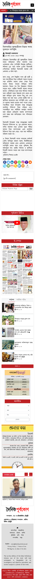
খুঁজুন (31, 189)
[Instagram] (23, 162)
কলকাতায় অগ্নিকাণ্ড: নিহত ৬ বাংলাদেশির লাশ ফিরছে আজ (23, 307)
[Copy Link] (15, 165)
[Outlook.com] (19, 165)
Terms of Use (22, 546)
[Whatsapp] (19, 162)
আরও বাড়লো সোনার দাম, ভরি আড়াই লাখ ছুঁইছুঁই (24, 356)
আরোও (17, 366)
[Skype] (4, 165)
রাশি (18, 535)
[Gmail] (12, 165)
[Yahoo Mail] (26, 162)
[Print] (30, 162)
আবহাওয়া (12, 533)
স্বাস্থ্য (21, 538)
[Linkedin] (12, 162)
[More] (23, 165)
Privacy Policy (12, 546)
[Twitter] (8, 162)
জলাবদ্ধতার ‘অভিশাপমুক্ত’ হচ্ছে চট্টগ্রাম (23, 343)
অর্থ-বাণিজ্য (13, 530)
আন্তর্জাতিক (21, 530)
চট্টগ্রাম (18, 533)
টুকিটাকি (13, 535)
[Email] (8, 165)
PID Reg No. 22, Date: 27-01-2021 (16, 549)
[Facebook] (4, 162)
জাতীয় (23, 533)
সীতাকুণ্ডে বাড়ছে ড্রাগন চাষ (14, 10)
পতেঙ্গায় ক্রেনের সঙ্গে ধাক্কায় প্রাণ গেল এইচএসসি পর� (23, 331)
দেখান (17, 419)
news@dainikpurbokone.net (19, 544)
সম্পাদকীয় (15, 538)
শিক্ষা (22, 535)
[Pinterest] (15, 162)
